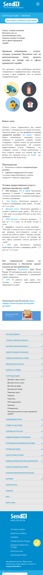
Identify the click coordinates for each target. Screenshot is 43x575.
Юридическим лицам (15, 364)
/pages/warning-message (17, 340)
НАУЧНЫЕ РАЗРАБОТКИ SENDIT (17, 346)
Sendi (33, 155)
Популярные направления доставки (20, 443)
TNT (20, 191)
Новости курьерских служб (17, 467)
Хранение (11, 405)
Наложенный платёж (14, 389)
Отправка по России (14, 431)
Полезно (9, 491)
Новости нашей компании (17, 352)
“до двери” (27, 135)
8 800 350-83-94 (17, 520)
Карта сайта (10, 503)
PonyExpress (23, 269)
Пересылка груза (13, 392)
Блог (8, 497)
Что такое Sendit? (13, 334)
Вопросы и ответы (13, 370)
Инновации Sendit (18, 555)
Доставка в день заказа (16, 379)
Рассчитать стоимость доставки (22, 21)
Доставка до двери (14, 386)
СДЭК (27, 191)
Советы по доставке (14, 425)
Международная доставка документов (22, 461)
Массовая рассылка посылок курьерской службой (22, 412)
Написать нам (11, 485)
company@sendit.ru (13, 566)
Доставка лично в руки (15, 383)
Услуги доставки (10, 16)
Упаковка (10, 395)
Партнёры (9, 479)
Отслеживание (12, 408)
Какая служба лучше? (15, 455)
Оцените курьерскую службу (17, 358)
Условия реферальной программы (20, 473)
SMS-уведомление (14, 402)
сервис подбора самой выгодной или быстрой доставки (18, 303)
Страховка (11, 399)
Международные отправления (18, 437)
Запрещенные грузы (14, 419)
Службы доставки (13, 449)
